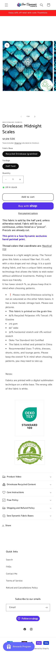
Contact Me (11, 574)
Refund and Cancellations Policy (22, 588)
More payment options (28, 213)
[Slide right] (35, 116)
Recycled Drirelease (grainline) (22, 154)
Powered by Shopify (40, 648)
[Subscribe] (46, 607)
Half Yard (11, 166)
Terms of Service (14, 581)
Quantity (6, 173)
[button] (6, 4)
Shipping (17, 143)
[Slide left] (21, 116)
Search (9, 560)
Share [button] (8, 525)
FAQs (8, 567)
